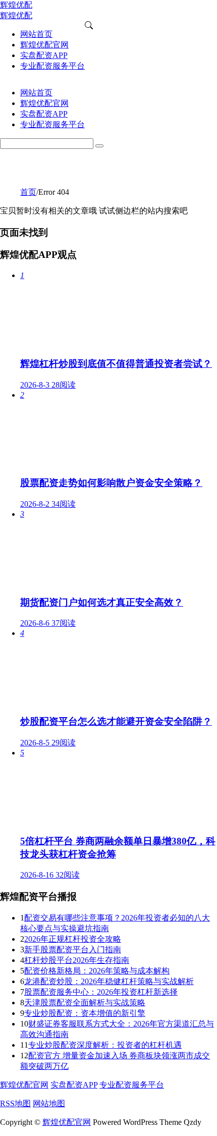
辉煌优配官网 (24, 1084)
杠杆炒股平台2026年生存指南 (76, 960)
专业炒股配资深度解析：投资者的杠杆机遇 (105, 1045)
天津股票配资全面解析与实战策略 (84, 1002)
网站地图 (49, 1103)
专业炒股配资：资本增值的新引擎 (84, 1013)
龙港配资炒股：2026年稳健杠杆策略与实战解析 (109, 981)
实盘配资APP (73, 1084)
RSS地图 (15, 1103)
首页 (28, 192)
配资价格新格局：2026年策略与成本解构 (97, 970)
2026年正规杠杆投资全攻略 (72, 939)
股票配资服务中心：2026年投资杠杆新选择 (101, 992)
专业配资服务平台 (131, 1084)
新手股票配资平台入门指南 (72, 949)
